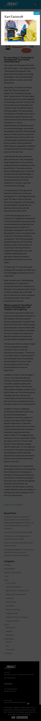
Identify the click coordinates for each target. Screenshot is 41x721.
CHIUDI (37, 13)
